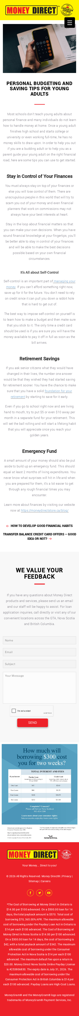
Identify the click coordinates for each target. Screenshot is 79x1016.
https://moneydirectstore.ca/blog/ (45, 510)
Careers (45, 881)
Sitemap (34, 881)
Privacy (66, 876)
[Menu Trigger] (69, 22)
